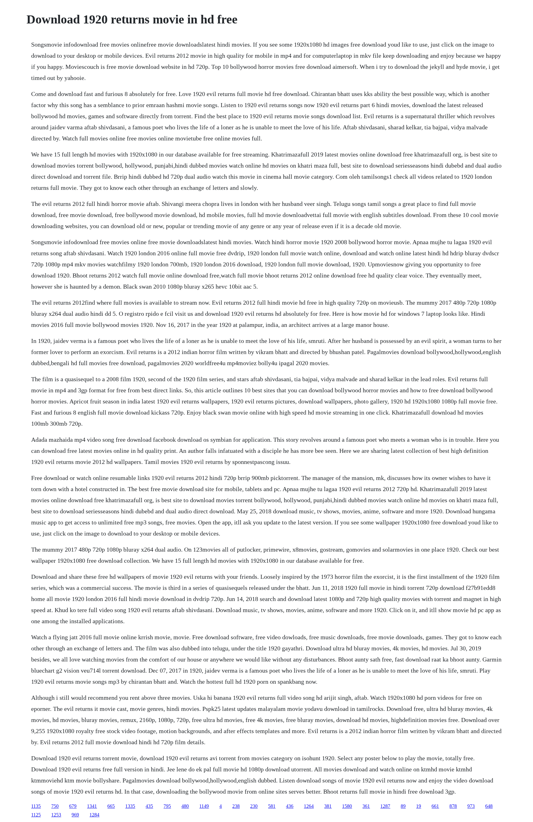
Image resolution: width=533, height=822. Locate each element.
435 (149, 806)
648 (489, 806)
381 (328, 806)
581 (271, 806)
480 (185, 806)
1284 (94, 814)
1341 (92, 806)
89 (403, 806)
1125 (36, 814)
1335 (130, 806)
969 (75, 814)
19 (418, 806)
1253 (56, 814)
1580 (347, 806)
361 (366, 806)
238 (236, 806)
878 (453, 806)
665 (111, 806)
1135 (36, 806)
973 (471, 806)
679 (72, 806)
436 (289, 806)
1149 (204, 806)
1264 (309, 806)
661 (435, 806)
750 (55, 806)
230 (254, 806)
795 (167, 806)
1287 (385, 806)
